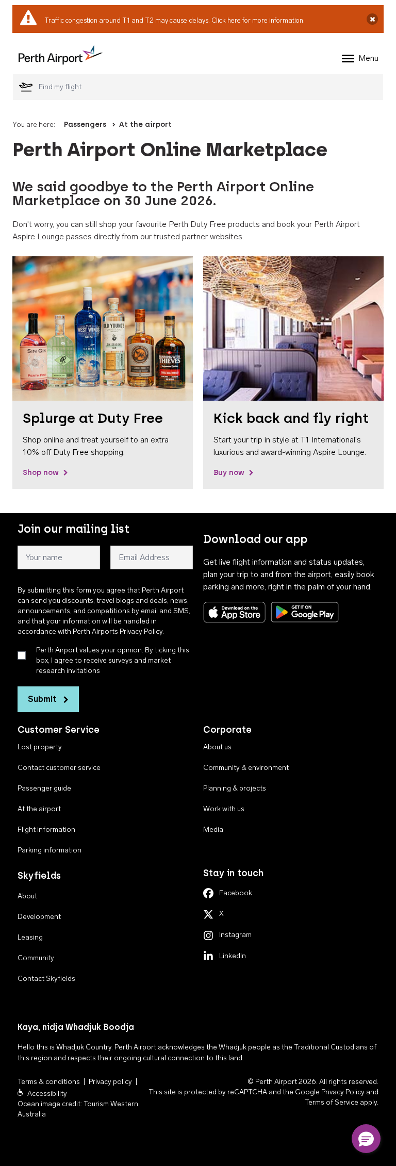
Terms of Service (331, 1102)
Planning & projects (234, 788)
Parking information (49, 850)
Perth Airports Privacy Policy (117, 631)
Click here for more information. (258, 20)
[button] (366, 1138)
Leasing (30, 937)
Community (36, 958)
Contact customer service (59, 767)
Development (39, 916)
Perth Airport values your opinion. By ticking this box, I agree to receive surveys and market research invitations (112, 660)
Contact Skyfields (46, 978)
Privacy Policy (343, 1092)
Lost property (40, 747)
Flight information (46, 829)
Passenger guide (44, 788)
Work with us (223, 808)
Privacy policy (110, 1081)
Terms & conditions (49, 1081)
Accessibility (47, 1093)
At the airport (145, 124)
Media (213, 829)
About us (217, 747)
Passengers (85, 124)
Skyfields (39, 875)
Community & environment (246, 767)
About (27, 896)
